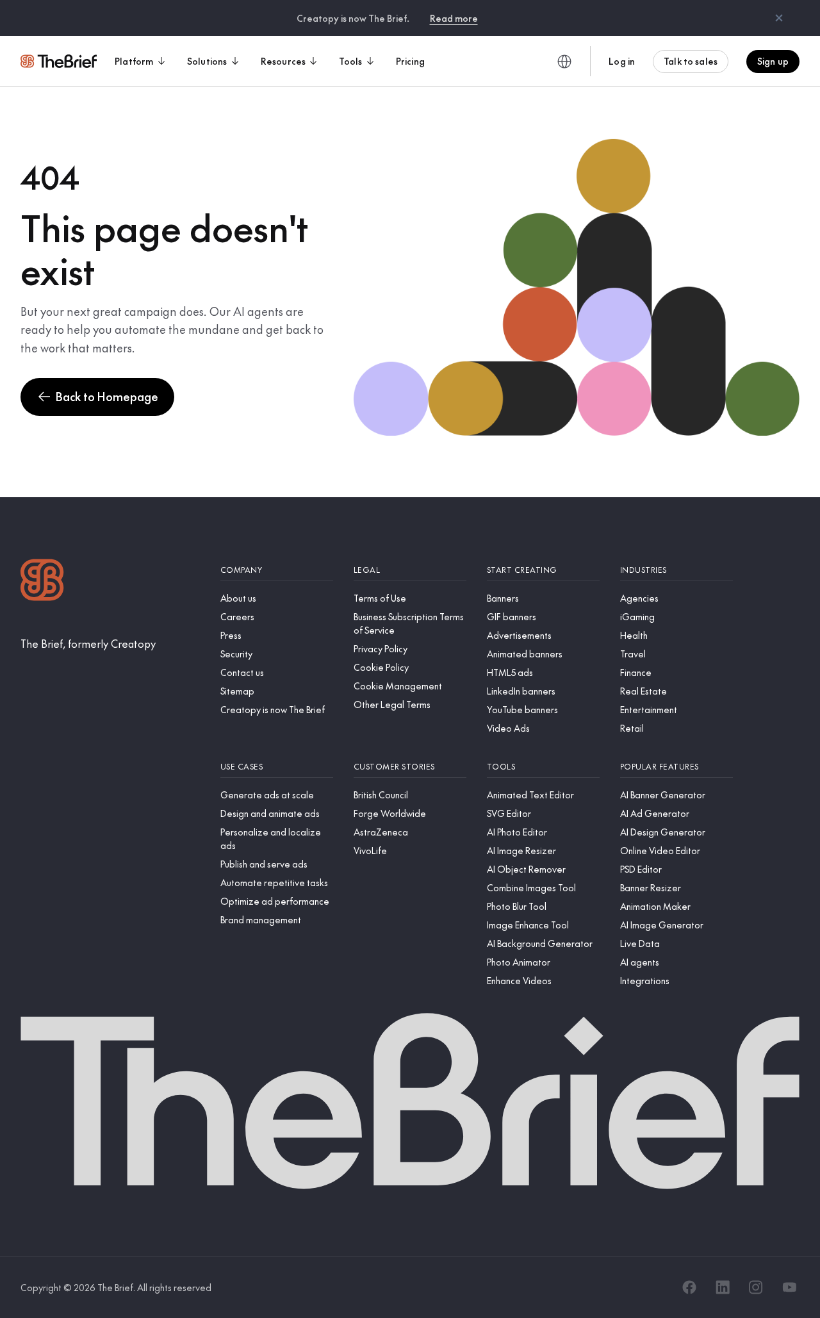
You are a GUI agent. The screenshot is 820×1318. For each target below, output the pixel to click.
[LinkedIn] (722, 1287)
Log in (622, 60)
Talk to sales (691, 60)
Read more (454, 18)
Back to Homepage (107, 396)
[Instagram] (756, 1287)
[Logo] (42, 581)
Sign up (773, 60)
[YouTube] (789, 1287)
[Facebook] (689, 1287)
